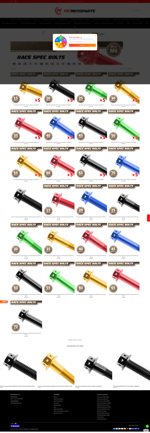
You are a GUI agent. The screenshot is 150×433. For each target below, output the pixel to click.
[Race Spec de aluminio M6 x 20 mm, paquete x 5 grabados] (59, 88)
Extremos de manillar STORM (103, 401)
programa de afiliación (58, 399)
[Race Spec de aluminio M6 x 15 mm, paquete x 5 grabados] (26, 88)
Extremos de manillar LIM (102, 399)
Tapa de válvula (100, 417)
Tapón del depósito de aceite (103, 413)
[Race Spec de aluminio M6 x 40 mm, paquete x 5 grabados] (59, 125)
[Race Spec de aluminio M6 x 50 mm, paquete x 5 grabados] (123, 125)
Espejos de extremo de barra (103, 405)
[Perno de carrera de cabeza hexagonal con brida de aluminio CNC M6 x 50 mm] (26, 277)
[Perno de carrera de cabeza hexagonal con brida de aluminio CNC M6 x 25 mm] (123, 200)
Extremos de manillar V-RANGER (104, 403)
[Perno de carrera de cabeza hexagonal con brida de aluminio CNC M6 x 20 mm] (91, 200)
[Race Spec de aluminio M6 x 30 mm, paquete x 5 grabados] (123, 88)
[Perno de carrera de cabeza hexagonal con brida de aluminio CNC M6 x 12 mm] (26, 200)
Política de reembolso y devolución (61, 411)
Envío (55, 407)
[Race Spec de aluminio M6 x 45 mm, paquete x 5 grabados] (91, 125)
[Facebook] (11, 423)
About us (56, 397)
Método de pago (57, 405)
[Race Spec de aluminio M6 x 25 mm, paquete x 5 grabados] (91, 88)
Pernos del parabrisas (101, 419)
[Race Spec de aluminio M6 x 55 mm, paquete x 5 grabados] (26, 162)
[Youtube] (16, 423)
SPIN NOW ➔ (82, 45)
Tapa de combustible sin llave (103, 409)
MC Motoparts (25, 429)
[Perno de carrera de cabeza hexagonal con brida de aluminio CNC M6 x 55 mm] (59, 277)
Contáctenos (56, 403)
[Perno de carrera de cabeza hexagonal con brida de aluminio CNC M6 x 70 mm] (26, 316)
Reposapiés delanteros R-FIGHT (104, 407)
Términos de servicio (58, 413)
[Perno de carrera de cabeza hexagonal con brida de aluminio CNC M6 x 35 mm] (59, 238)
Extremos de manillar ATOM (103, 397)
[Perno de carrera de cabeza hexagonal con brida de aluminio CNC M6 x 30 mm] (26, 238)
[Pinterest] (14, 423)
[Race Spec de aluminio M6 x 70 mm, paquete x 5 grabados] (123, 162)
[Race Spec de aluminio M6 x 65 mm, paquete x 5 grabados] (91, 162)
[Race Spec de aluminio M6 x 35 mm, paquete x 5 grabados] (26, 125)
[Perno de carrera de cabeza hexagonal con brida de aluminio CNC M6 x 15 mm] (59, 200)
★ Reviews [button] (149, 218)
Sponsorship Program (58, 401)
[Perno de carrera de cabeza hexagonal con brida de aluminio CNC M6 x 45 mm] (123, 238)
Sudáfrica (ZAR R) (134, 425)
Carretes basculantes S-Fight (103, 415)
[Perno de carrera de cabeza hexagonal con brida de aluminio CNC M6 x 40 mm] (91, 238)
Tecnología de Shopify (33, 429)
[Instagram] (12, 423)
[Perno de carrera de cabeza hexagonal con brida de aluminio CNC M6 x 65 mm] (123, 277)
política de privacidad (58, 409)
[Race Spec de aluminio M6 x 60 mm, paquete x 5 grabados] (59, 162)
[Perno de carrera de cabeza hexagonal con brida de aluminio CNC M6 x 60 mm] (91, 277)
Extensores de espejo (101, 411)
